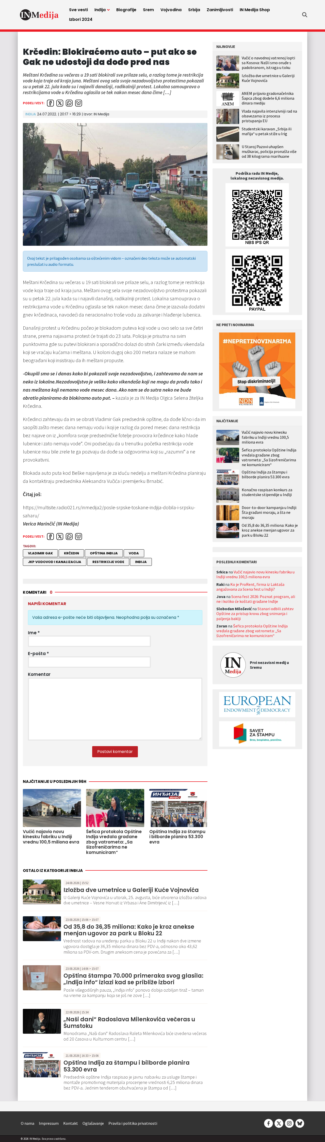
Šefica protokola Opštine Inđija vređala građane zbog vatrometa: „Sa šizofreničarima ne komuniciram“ (269, 457)
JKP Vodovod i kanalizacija (54, 561)
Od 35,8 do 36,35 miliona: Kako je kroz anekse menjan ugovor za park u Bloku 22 (128, 930)
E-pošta (38, 653)
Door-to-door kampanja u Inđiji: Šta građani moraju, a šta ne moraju (269, 512)
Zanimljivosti (220, 10)
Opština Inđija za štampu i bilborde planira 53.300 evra (126, 1066)
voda (134, 553)
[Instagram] (289, 1122)
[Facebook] (268, 1122)
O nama (27, 1123)
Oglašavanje (93, 1123)
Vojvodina (171, 10)
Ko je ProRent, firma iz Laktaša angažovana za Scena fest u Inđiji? (250, 587)
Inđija (100, 10)
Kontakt (70, 1123)
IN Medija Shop (255, 10)
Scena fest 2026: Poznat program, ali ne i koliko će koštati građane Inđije (255, 599)
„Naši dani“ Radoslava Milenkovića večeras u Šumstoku (129, 1022)
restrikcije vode (108, 561)
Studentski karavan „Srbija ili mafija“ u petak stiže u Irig (266, 131)
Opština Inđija (104, 553)
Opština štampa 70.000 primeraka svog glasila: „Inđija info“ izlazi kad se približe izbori (133, 979)
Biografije (126, 10)
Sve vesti (78, 10)
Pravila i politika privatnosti (132, 1123)
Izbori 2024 (80, 19)
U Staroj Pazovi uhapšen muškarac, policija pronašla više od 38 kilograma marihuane (269, 151)
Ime (34, 633)
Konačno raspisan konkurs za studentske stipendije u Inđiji (267, 492)
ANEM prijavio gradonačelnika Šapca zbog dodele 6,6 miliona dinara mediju (268, 98)
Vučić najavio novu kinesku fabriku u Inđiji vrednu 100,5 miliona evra (265, 437)
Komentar (39, 674)
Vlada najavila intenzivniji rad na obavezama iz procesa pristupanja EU (269, 116)
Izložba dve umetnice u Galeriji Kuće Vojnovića (131, 890)
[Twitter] (279, 1122)
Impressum (49, 1123)
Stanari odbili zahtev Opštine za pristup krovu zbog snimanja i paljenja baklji (255, 613)
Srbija (194, 10)
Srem (148, 10)
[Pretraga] (304, 14)
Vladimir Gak (40, 553)
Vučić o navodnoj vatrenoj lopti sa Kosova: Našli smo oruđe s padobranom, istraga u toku (268, 62)
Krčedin (71, 553)
